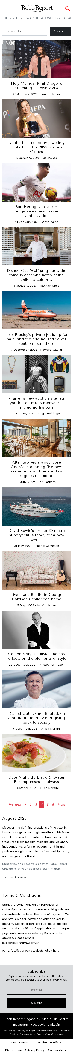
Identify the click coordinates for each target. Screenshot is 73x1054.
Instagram (20, 1024)
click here (52, 950)
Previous (15, 804)
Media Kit (56, 1042)
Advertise (40, 1042)
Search (60, 31)
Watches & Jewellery (43, 18)
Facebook (38, 1024)
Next (61, 804)
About (11, 1042)
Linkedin (54, 1024)
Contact (25, 1042)
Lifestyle (11, 18)
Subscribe (36, 1003)
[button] (6, 8)
